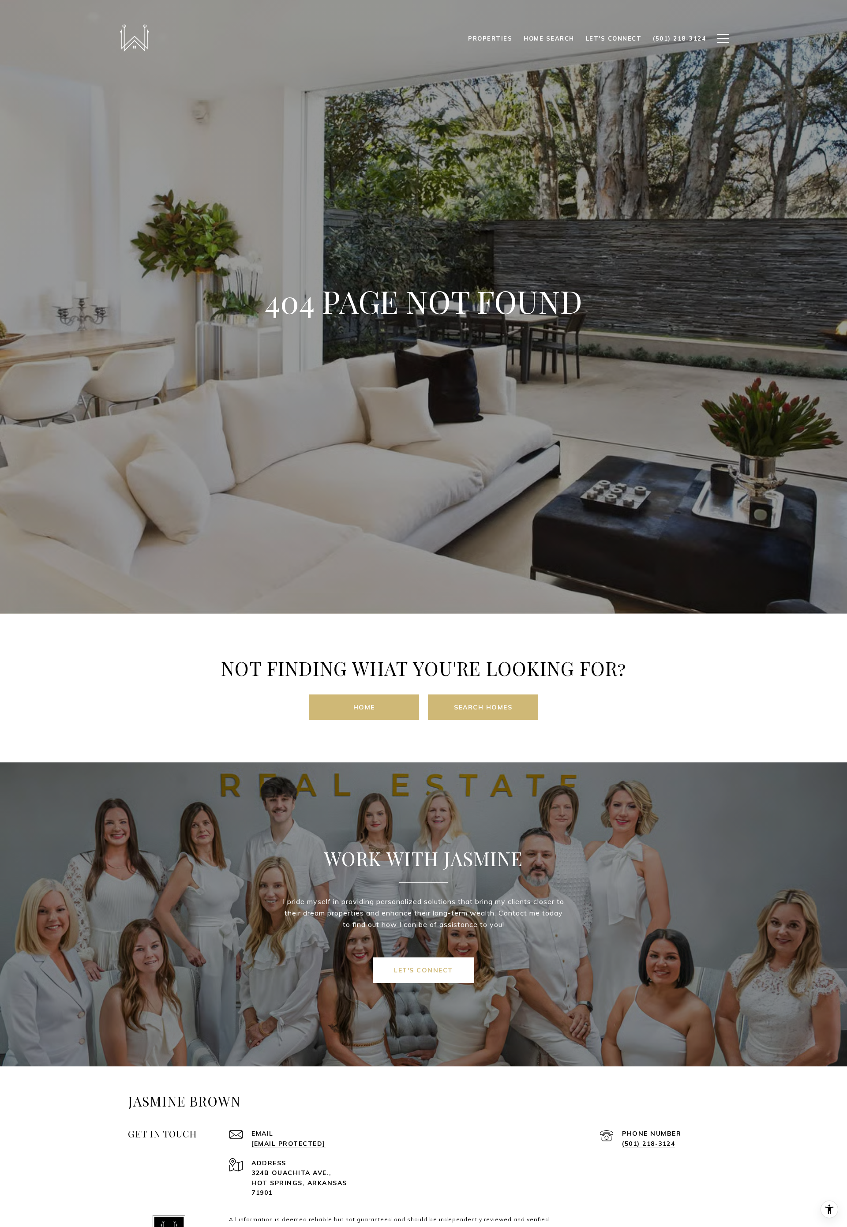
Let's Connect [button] (423, 970)
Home (364, 707)
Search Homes (483, 707)
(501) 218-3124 (648, 1144)
